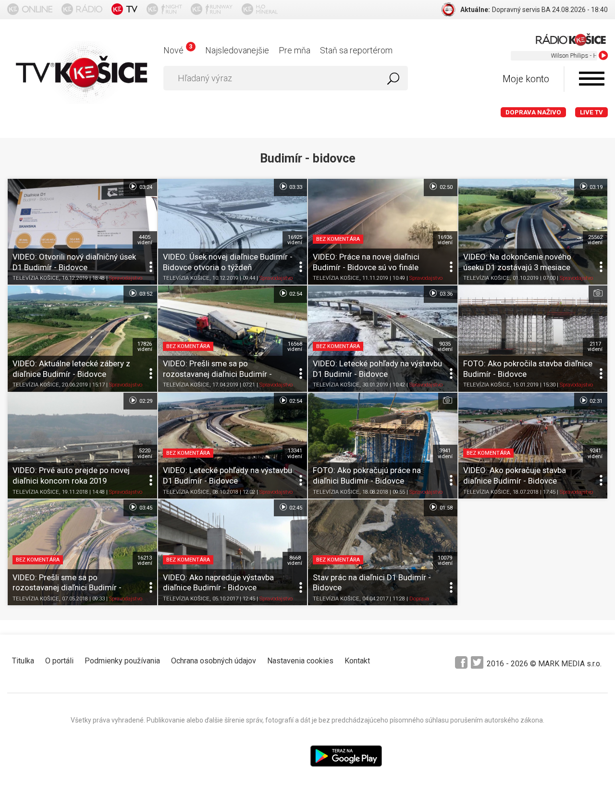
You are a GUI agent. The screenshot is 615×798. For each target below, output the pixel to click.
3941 (445, 453)
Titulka (23, 660)
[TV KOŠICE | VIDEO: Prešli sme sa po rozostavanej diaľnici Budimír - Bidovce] (233, 338)
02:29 (145, 401)
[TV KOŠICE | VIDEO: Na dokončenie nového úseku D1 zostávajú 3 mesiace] (533, 232)
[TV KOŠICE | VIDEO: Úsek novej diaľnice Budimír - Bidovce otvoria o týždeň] (233, 232)
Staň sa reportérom (356, 50)
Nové (177, 50)
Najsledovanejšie (237, 50)
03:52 (145, 294)
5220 (144, 453)
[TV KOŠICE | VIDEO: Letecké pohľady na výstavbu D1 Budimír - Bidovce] (382, 338)
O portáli (59, 660)
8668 (294, 560)
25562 (595, 240)
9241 (595, 453)
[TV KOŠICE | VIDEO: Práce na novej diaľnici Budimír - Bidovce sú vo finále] (382, 232)
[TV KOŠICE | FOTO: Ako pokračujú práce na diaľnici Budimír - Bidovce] (382, 446)
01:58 (445, 508)
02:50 (445, 187)
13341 (294, 453)
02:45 (295, 508)
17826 (144, 346)
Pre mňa (294, 50)
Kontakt (357, 660)
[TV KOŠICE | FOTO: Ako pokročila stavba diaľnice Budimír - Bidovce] (533, 338)
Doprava (419, 599)
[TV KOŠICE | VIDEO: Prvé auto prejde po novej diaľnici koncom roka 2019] (82, 446)
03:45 (145, 508)
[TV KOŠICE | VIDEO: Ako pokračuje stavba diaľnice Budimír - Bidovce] (533, 446)
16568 (294, 346)
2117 (595, 346)
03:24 (145, 187)
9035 (445, 346)
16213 (144, 560)
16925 (294, 240)
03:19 (595, 187)
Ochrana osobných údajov (213, 660)
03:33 (295, 187)
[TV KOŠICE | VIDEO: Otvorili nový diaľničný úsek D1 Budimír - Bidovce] (82, 232)
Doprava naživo (533, 112)
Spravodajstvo (125, 278)
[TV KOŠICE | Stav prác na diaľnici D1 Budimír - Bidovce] (382, 552)
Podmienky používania (122, 660)
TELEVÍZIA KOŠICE (35, 278)
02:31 (595, 401)
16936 (445, 240)
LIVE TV (591, 112)
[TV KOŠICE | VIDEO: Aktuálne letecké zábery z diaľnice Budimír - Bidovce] (82, 338)
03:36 (445, 294)
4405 (144, 240)
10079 (445, 560)
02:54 (295, 294)
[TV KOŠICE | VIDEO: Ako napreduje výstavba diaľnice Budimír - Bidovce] (233, 552)
